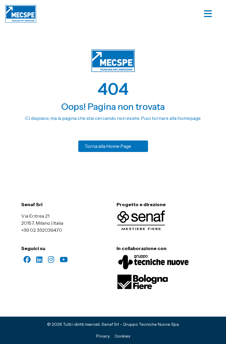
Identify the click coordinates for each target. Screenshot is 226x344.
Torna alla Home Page (107, 146)
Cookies (122, 336)
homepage (189, 118)
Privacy (103, 336)
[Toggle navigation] (213, 14)
